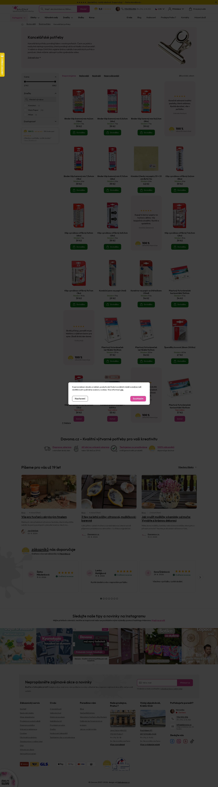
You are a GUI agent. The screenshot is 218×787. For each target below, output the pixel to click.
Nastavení (80, 398)
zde (121, 389)
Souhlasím (138, 398)
